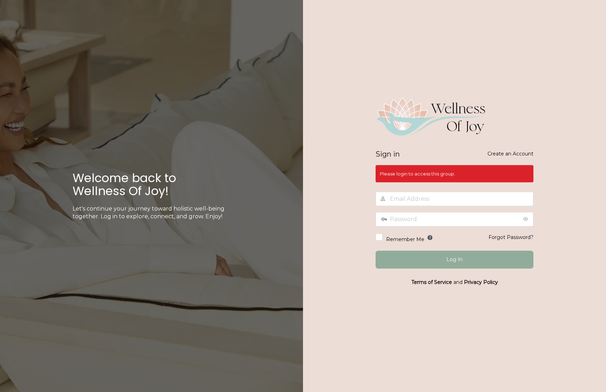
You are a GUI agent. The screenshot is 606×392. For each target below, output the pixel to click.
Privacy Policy (481, 282)
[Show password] (526, 219)
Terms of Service (431, 282)
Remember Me (405, 240)
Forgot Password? (511, 237)
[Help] (430, 238)
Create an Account (510, 154)
